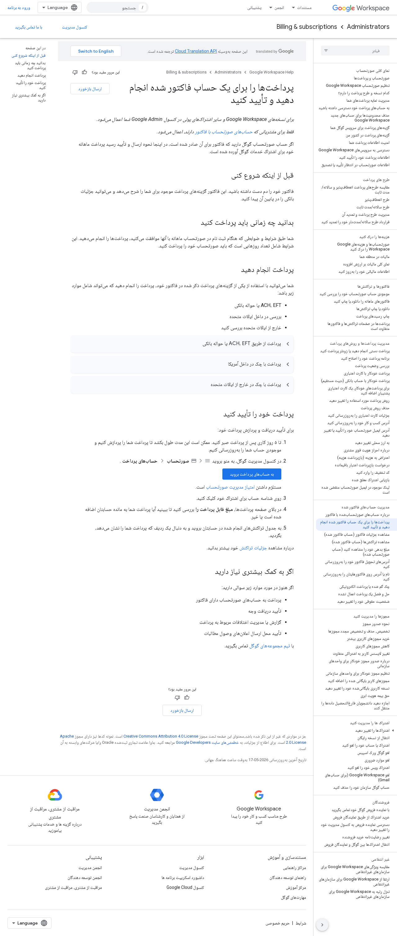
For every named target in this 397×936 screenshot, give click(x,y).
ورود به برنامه (18, 7)
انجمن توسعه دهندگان (85, 877)
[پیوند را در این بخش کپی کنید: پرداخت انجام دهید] (235, 270)
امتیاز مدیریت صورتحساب (230, 487)
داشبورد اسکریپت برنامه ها (183, 877)
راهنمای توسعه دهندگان (288, 877)
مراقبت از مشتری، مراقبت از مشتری (73, 887)
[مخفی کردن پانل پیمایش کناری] (322, 925)
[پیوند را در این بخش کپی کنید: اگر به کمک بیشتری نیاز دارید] (209, 572)
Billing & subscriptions (306, 27)
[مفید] (84, 72)
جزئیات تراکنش (253, 548)
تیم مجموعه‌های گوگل (269, 646)
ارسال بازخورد (90, 88)
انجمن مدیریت (90, 867)
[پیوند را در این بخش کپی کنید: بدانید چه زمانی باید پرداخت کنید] (194, 223)
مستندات (304, 7)
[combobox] (118, 7)
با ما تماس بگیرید (28, 27)
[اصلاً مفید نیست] (75, 72)
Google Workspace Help (271, 72)
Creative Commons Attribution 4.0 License (160, 736)
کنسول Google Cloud (185, 887)
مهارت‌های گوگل (293, 897)
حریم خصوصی (277, 922)
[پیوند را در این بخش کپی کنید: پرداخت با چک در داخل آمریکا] (222, 365)
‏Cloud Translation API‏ (196, 51)
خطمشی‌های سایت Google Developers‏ (207, 742)
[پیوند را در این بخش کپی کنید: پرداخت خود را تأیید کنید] (217, 414)
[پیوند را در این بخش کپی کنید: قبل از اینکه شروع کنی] (225, 176)
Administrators (368, 27)
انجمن (279, 7)
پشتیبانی (254, 7)
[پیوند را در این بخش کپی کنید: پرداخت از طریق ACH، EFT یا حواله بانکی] (196, 344)
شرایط (301, 922)
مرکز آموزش (296, 887)
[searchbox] (355, 50)
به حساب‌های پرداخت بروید (252, 474)
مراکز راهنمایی (294, 867)
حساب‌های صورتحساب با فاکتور (223, 132)
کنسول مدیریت (74, 27)
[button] (356, 730)
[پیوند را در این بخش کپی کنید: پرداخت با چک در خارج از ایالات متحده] (204, 385)
